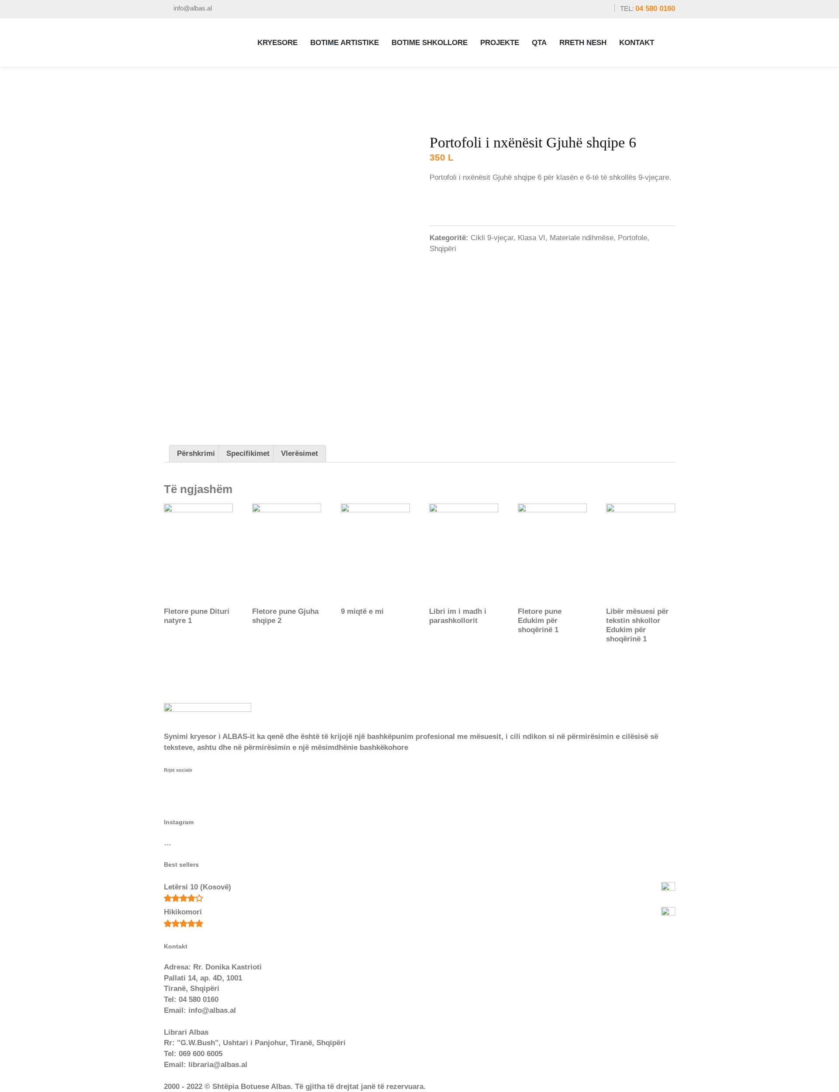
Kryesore (277, 42)
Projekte (499, 42)
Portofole (632, 238)
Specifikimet (248, 453)
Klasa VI (531, 238)
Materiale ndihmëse (582, 238)
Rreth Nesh (583, 42)
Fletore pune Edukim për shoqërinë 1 (540, 620)
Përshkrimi (196, 453)
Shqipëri (443, 249)
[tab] (196, 453)
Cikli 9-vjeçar (492, 238)
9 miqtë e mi (362, 611)
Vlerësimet (299, 453)
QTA (539, 42)
